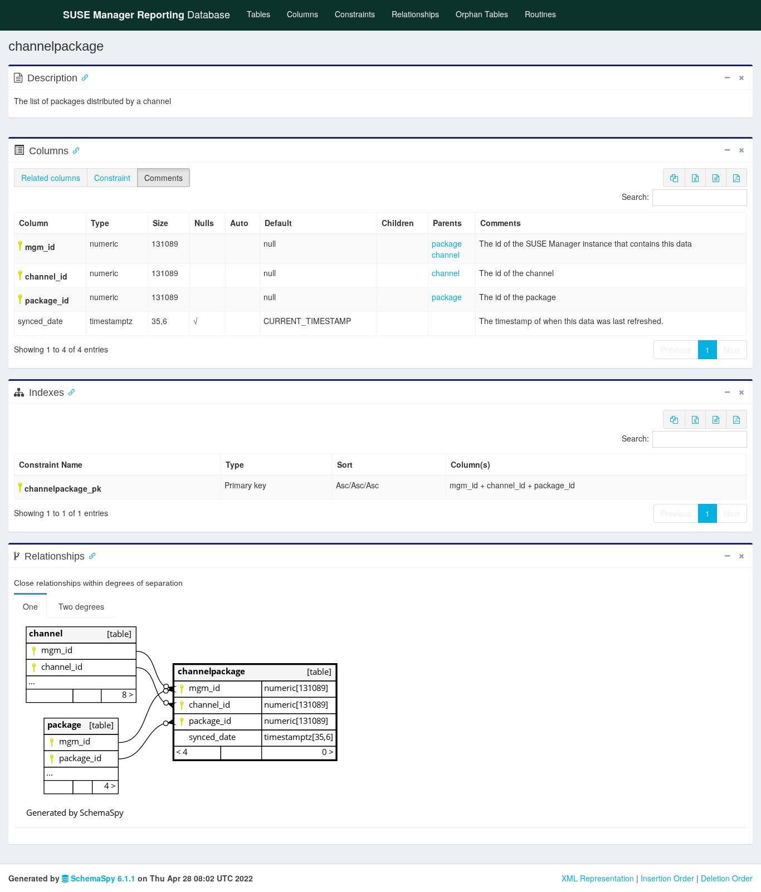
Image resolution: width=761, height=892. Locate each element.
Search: (635, 196)
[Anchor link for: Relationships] (90, 555)
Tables (263, 13)
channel (446, 254)
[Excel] (695, 177)
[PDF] (736, 177)
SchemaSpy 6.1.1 (102, 878)
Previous (676, 349)
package (447, 243)
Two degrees (81, 606)
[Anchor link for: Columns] (74, 150)
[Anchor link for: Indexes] (69, 391)
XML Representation (598, 878)
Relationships (415, 13)
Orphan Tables (482, 13)
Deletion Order (727, 878)
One (30, 606)
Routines (540, 13)
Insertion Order (667, 878)
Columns (302, 13)
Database (146, 14)
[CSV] (715, 177)
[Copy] (674, 177)
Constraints (355, 13)
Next (732, 349)
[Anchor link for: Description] (82, 77)
